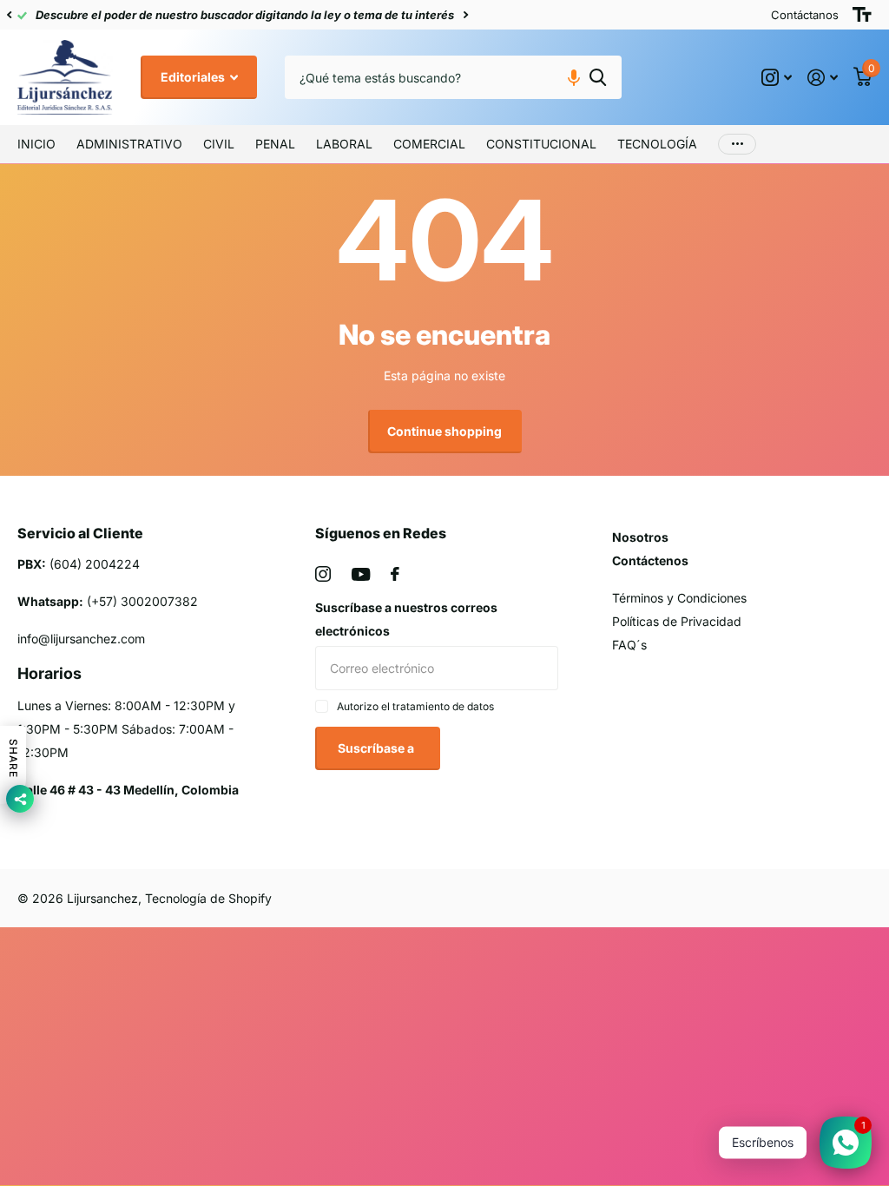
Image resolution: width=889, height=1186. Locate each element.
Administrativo (129, 143)
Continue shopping (444, 431)
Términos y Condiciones (679, 597)
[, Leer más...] (777, 77)
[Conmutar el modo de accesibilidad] (862, 14)
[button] (8, 14)
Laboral (344, 143)
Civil (218, 143)
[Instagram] (323, 574)
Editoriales (194, 76)
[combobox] (453, 77)
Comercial (429, 143)
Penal (275, 143)
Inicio (36, 143)
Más (737, 144)
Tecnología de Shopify (208, 898)
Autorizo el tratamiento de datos (415, 706)
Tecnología (657, 143)
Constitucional (541, 143)
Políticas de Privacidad (676, 621)
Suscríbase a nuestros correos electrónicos (406, 619)
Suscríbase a (377, 748)
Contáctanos (805, 15)
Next (465, 15)
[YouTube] (361, 574)
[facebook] (395, 574)
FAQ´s (629, 644)
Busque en (598, 77)
